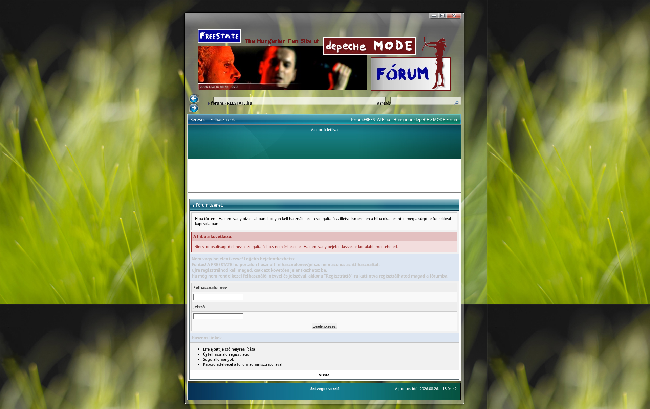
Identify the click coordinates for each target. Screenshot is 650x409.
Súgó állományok (218, 359)
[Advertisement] (324, 175)
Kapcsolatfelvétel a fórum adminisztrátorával (242, 364)
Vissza (324, 374)
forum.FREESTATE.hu (231, 103)
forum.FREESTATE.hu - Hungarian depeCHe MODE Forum (404, 119)
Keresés (197, 119)
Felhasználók (222, 119)
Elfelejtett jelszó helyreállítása (229, 349)
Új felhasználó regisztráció (226, 354)
